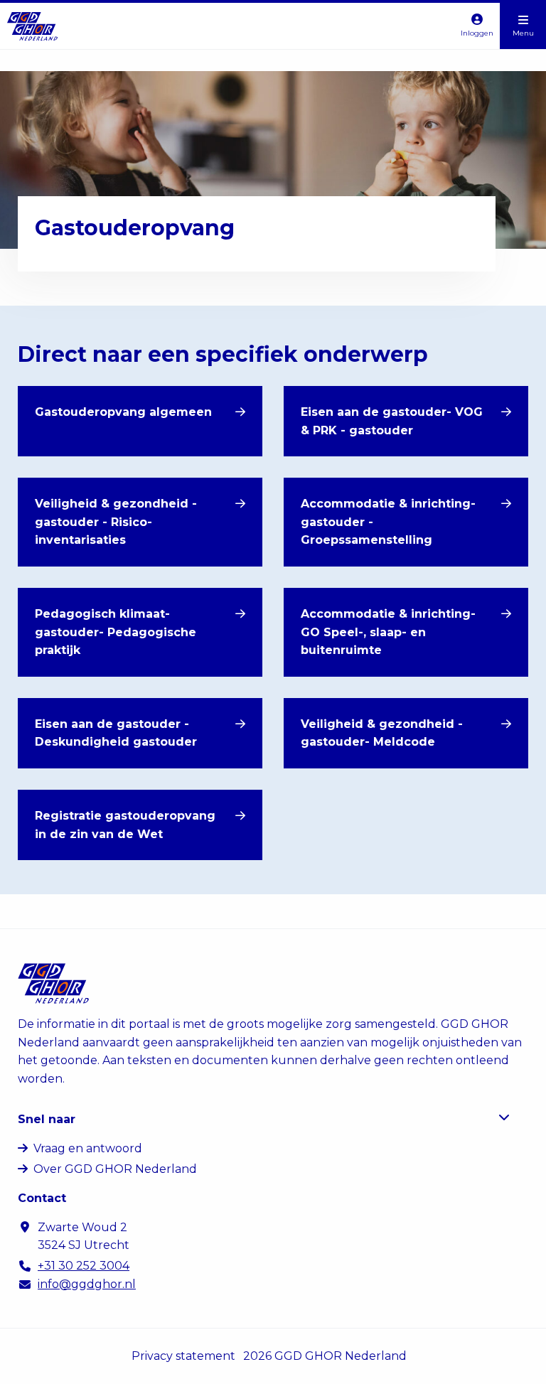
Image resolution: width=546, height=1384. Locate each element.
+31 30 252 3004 (83, 1265)
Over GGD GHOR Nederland (115, 1169)
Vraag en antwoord (87, 1148)
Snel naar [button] (46, 1119)
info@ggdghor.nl (87, 1284)
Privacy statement (183, 1356)
